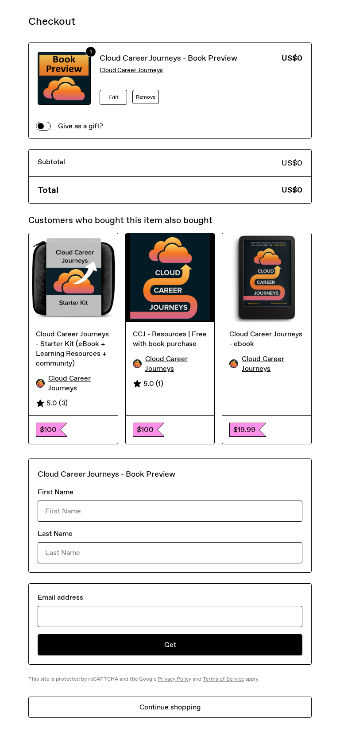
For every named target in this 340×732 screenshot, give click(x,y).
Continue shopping (170, 707)
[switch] (43, 126)
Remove (145, 97)
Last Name (55, 533)
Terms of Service (223, 679)
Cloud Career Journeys (131, 70)
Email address (60, 597)
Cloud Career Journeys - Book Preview (168, 58)
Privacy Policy (174, 679)
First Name (55, 492)
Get (170, 644)
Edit (113, 97)
